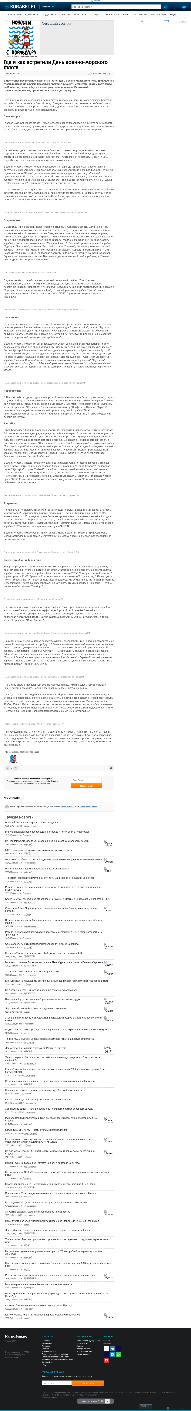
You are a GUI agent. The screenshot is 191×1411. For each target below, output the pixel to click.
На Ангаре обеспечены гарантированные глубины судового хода (41, 990)
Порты (97, 14)
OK (107, 1401)
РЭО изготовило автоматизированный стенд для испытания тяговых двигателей (50, 1275)
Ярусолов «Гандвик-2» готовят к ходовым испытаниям (35, 1008)
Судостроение (13, 14)
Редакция (46, 1346)
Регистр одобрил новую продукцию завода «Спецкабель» (37, 868)
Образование (140, 14)
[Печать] (111, 768)
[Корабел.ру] (16, 1337)
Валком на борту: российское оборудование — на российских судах (42, 999)
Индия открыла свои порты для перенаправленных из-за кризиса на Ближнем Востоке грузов (57, 1029)
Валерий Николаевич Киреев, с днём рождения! (31, 822)
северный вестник (29, 56)
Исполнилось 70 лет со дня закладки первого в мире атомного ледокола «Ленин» (50, 1193)
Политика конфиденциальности (55, 1357)
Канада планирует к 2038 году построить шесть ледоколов (37, 1099)
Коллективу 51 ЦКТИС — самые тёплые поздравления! (36, 1130)
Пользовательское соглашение (55, 1354)
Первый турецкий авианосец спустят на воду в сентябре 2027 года (42, 1163)
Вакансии (107, 1343)
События (65, 14)
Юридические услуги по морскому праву (15, 1356)
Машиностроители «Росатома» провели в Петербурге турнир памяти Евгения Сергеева (54, 962)
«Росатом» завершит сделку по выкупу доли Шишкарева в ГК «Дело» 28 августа (49, 878)
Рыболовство (112, 14)
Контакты (107, 1341)
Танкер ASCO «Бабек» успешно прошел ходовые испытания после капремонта (49, 1039)
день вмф (35, 752)
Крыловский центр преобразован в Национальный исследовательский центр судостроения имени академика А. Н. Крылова (48, 1140)
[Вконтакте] (112, 1348)
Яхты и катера (158, 14)
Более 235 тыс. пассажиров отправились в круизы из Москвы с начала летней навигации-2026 (57, 899)
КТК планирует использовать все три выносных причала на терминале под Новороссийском (56, 981)
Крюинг (80, 1346)
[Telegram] (112, 1354)
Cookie (100, 1401)
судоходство (29, 902)
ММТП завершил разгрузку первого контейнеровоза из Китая (39, 850)
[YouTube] (106, 1360)
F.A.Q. (44, 1365)
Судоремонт (49, 14)
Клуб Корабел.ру (49, 1351)
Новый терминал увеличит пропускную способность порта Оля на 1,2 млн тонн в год (52, 1221)
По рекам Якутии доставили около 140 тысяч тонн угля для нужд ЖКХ (44, 953)
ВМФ (125, 14)
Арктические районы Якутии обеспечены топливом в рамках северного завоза (49, 1108)
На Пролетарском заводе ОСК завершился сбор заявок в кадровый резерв (47, 841)
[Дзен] (106, 1348)
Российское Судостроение (88, 1341)
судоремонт (29, 1042)
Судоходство (32, 14)
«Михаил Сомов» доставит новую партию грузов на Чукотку (38, 1305)
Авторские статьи (84, 1349)
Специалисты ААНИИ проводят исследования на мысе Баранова (42, 944)
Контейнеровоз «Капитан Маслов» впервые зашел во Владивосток (42, 1314)
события (27, 835)
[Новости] (13, 758)
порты (26, 854)
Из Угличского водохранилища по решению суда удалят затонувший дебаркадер (50, 1081)
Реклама (45, 1349)
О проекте (46, 1341)
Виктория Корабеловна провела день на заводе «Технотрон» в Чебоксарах (47, 831)
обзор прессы (30, 1063)
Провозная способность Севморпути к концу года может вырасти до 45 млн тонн (50, 1184)
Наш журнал (47, 1343)
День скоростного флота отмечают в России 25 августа (35, 1048)
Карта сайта (47, 1362)
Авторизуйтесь (67, 806)
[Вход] (184, 7)
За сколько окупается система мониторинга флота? (33, 971)
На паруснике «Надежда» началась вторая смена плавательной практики (46, 1202)
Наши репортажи (84, 1351)
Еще (172, 14)
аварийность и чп (31, 926)
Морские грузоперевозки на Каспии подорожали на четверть (38, 1284)
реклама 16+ (184, 2)
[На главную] (20, 6)
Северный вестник (56, 23)
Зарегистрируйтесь (88, 806)
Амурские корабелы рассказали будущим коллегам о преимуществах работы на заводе (53, 859)
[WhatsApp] (118, 1354)
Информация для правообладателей (57, 1359)
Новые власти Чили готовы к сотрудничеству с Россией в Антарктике (43, 1090)
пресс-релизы (30, 826)
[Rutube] (118, 1348)
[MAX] (106, 1354)
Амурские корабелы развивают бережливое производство (37, 1211)
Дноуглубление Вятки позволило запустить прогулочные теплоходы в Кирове (48, 1230)
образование (29, 863)
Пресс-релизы (81, 14)
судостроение (30, 1003)
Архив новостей (84, 1354)
